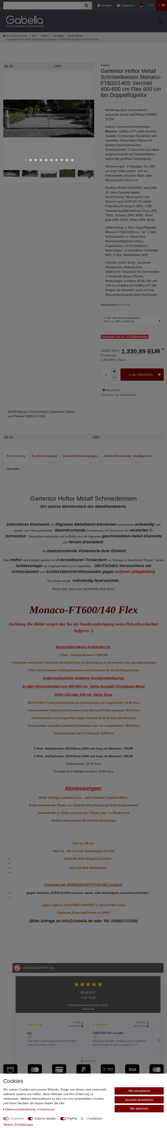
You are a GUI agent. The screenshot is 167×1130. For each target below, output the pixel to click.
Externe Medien (45, 1118)
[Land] (141, 5)
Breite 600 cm (75, 35)
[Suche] (86, 5)
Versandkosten (127, 395)
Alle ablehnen (139, 1108)
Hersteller (13, 468)
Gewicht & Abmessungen (80, 456)
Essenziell (17, 1118)
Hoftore (44, 35)
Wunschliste (112, 390)
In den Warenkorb (141, 374)
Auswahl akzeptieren (139, 1099)
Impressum (47, 1109)
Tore (34, 35)
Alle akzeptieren (139, 1091)
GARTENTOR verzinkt (107, 1033)
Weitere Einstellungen (18, 1124)
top (29, 1033)
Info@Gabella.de (77, 921)
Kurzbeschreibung (44, 456)
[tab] (16, 456)
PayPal (72, 1118)
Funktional (94, 1118)
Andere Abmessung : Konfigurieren (128, 456)
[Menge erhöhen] (114, 371)
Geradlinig (58, 35)
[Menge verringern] (114, 378)
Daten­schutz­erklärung (20, 1109)
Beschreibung (16, 456)
